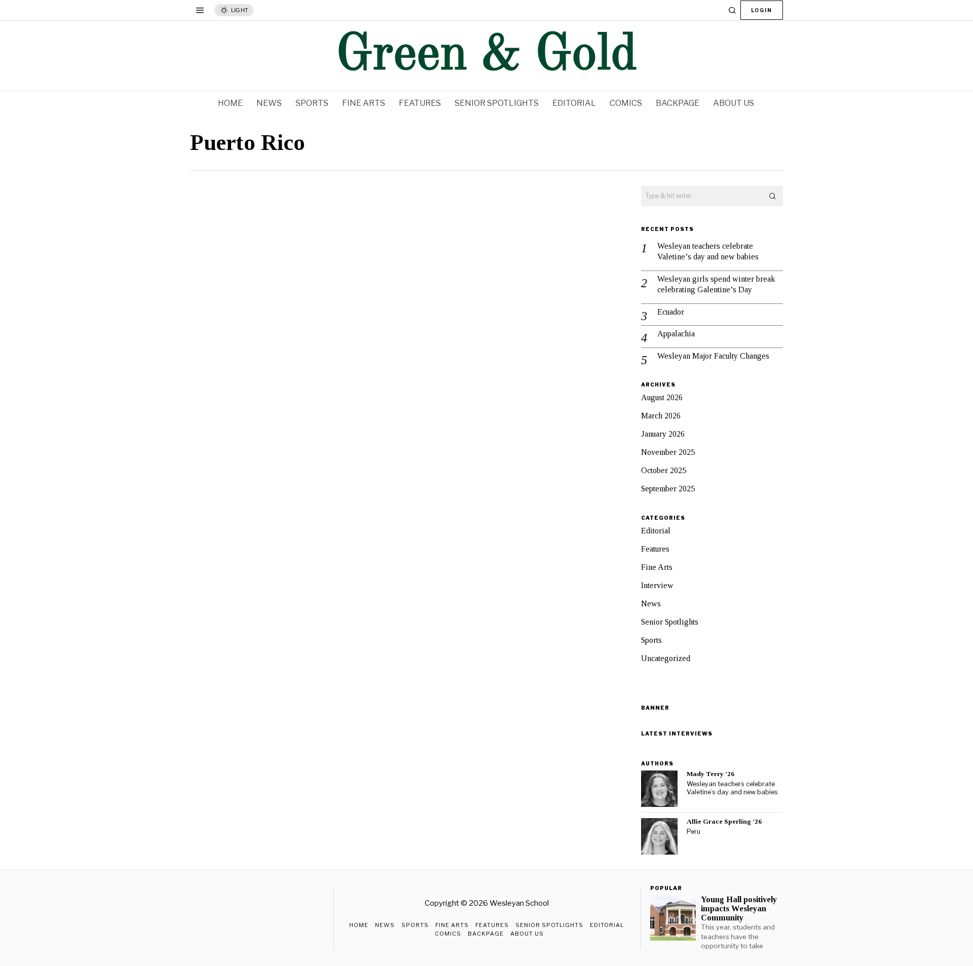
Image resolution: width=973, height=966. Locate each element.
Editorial (655, 530)
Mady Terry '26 (710, 774)
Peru (693, 831)
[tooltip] (659, 788)
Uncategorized (665, 658)
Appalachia (676, 333)
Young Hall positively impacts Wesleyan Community (739, 908)
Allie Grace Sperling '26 (724, 821)
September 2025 (668, 488)
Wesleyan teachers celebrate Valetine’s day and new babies (708, 251)
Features (655, 549)
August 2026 (662, 397)
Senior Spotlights (669, 621)
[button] (773, 196)
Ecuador (670, 311)
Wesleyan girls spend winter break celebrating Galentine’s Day (716, 284)
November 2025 (668, 452)
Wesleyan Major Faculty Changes (713, 356)
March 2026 (661, 415)
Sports (651, 640)
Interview (657, 585)
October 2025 (663, 470)
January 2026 (663, 434)
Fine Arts (656, 567)
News (651, 603)
